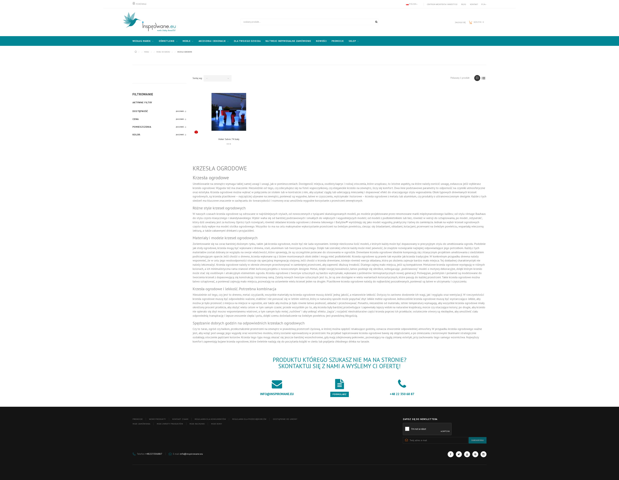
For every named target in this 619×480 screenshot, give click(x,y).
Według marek (142, 41)
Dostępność (140, 111)
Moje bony (216, 424)
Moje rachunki (197, 424)
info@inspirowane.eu (191, 453)
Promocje (338, 41)
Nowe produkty (157, 419)
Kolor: (137, 134)
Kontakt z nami (180, 419)
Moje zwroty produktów (170, 424)
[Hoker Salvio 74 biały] (229, 112)
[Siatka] (477, 78)
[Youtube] (467, 454)
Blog (463, 4)
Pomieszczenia (142, 126)
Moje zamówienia (141, 424)
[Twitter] (459, 454)
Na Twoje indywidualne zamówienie (288, 41)
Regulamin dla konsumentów (210, 419)
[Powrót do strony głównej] (136, 51)
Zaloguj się (460, 22)
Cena (135, 119)
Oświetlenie (167, 41)
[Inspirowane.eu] (149, 22)
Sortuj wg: (197, 78)
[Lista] (483, 78)
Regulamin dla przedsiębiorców (249, 419)
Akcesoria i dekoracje (212, 41)
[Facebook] (451, 454)
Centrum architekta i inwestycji (442, 4)
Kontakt (474, 4)
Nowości (321, 41)
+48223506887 (153, 453)
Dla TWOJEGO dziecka (247, 41)
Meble (186, 41)
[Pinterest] (475, 454)
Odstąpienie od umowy (285, 419)
